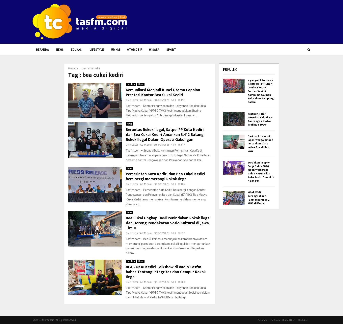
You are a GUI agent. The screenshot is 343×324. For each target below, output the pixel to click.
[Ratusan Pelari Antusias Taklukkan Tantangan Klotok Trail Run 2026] (234, 119)
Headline (131, 84)
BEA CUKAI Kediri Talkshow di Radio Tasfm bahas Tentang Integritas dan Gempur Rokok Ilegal (166, 272)
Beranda (42, 49)
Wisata (154, 49)
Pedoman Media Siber (283, 320)
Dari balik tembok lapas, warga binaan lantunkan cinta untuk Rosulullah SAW (260, 143)
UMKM (115, 49)
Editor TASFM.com (142, 100)
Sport (171, 49)
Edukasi (77, 49)
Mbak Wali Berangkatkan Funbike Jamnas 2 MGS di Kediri (259, 198)
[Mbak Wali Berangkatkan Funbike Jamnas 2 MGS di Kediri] (234, 198)
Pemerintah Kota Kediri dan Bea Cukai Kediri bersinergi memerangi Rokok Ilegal (165, 176)
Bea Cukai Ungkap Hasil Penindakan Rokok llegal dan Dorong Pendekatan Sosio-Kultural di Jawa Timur (168, 223)
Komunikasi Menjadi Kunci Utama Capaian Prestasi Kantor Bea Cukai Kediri (163, 92)
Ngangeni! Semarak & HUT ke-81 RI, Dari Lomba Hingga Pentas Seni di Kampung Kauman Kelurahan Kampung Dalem (261, 91)
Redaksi (302, 320)
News (60, 49)
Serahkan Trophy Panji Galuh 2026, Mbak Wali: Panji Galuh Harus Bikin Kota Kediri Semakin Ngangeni (261, 171)
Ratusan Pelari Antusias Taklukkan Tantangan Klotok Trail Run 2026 (260, 119)
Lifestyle (97, 49)
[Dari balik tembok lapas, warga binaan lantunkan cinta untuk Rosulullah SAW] (234, 142)
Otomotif (134, 49)
